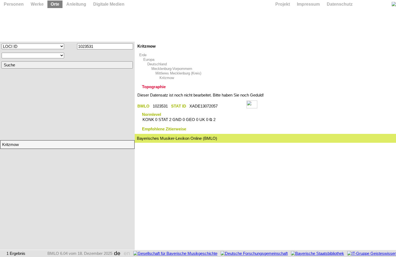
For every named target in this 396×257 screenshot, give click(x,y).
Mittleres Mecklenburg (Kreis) (178, 73)
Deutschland (157, 64)
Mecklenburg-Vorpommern (171, 69)
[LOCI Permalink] (232, 106)
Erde (143, 55)
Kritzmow (166, 78)
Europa (148, 60)
